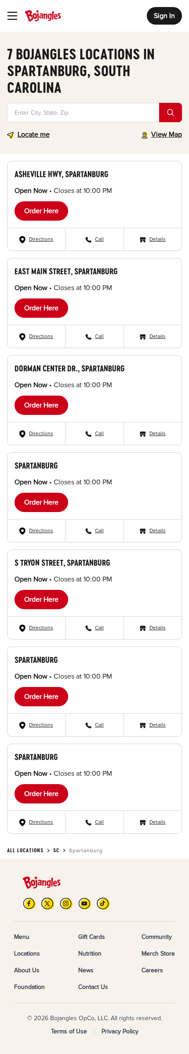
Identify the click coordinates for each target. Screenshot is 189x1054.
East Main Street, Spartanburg (66, 271)
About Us (27, 970)
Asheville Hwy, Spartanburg (61, 174)
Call (99, 239)
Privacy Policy (120, 1031)
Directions (41, 239)
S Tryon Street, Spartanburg (62, 562)
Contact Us (93, 987)
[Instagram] (66, 903)
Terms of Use (69, 1031)
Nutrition (90, 953)
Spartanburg (36, 465)
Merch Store (158, 953)
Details (157, 239)
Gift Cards (91, 937)
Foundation (29, 987)
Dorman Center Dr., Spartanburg (69, 368)
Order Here (41, 211)
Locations (27, 953)
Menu (21, 937)
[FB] (29, 903)
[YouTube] (85, 903)
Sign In (164, 15)
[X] (48, 903)
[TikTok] (103, 903)
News (86, 970)
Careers (152, 970)
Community (157, 937)
